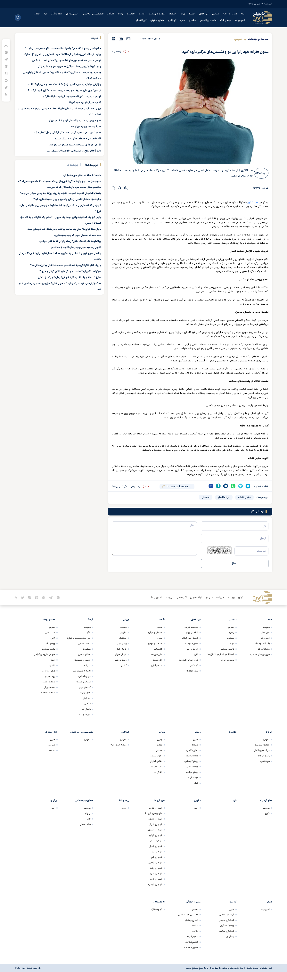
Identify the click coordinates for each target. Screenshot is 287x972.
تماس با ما (156, 597)
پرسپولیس (122, 643)
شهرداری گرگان (155, 835)
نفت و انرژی (156, 665)
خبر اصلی (265, 632)
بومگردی (230, 936)
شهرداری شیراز (155, 846)
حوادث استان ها (262, 745)
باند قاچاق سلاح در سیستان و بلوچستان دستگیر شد (74, 151)
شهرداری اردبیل (155, 862)
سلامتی (205, 497)
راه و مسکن (157, 660)
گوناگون (110, 14)
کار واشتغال (156, 909)
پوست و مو (50, 676)
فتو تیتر (87, 698)
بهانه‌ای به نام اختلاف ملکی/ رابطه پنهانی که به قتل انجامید (70, 241)
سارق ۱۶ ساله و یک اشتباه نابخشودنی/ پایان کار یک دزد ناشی (69, 277)
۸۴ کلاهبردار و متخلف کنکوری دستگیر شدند (78, 139)
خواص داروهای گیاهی (44, 654)
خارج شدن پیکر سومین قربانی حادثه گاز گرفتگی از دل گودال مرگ (67, 133)
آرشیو (240, 597)
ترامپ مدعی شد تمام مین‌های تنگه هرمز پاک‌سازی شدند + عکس (66, 60)
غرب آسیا (194, 665)
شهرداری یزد (156, 851)
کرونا (53, 660)
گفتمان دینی (85, 687)
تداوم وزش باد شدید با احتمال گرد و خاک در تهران (75, 121)
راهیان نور (86, 709)
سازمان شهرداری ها (153, 813)
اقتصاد (192, 14)
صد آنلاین (252, 202)
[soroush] (218, 486)
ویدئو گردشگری (191, 761)
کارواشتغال (141, 20)
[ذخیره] (121, 38)
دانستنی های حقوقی (188, 915)
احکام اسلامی (84, 654)
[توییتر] (6, 87)
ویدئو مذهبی (192, 767)
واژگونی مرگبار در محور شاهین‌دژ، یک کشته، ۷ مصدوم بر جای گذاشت (64, 84)
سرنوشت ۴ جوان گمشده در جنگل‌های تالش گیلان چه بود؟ (70, 271)
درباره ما (169, 597)
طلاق (88, 819)
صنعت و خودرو (155, 643)
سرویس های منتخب (260, 654)
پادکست (131, 14)
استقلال (123, 638)
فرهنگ (172, 14)
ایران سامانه (20, 968)
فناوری (37, 14)
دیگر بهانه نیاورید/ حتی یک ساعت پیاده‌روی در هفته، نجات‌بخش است (64, 229)
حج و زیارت (85, 693)
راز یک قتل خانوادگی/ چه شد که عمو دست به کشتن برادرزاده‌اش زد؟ (65, 265)
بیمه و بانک (225, 20)
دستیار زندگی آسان (118, 745)
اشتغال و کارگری (154, 632)
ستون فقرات (244, 497)
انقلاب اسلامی (84, 643)
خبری (195, 739)
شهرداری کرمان (155, 879)
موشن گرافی (192, 777)
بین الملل (203, 14)
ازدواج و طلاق (191, 920)
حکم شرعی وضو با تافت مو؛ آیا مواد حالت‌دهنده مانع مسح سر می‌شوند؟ (63, 48)
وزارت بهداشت (48, 649)
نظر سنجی (181, 597)
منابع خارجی (192, 750)
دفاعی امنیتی (227, 649)
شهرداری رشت (156, 868)
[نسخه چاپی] (113, 38)
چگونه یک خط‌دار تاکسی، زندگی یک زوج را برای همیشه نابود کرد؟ (67, 199)
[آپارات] (6, 66)
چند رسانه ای (72, 14)
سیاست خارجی (227, 660)
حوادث (141, 14)
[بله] (6, 80)
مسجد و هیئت (83, 682)
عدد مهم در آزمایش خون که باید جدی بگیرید (77, 235)
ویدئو (120, 14)
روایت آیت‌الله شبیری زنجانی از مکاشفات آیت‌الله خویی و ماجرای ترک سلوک (62, 54)
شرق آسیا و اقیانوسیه (188, 660)
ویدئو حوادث (264, 756)
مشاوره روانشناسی (208, 20)
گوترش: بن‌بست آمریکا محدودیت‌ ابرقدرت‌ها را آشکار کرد (71, 97)
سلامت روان (49, 687)
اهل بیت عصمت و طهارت (79, 638)
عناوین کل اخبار (230, 14)
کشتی (124, 665)
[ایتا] (6, 73)
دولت (231, 643)
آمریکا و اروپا (192, 649)
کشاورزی (158, 649)
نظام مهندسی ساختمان (92, 14)
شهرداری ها (240, 20)
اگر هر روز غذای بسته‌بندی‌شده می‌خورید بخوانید (75, 145)
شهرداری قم (156, 857)
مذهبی (87, 703)
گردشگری (172, 20)
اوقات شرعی (196, 597)
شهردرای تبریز (156, 841)
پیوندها (231, 597)
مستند (195, 745)
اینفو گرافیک (56, 14)
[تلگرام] (6, 59)
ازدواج (88, 813)
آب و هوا (209, 597)
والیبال (123, 632)
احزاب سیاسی (156, 756)
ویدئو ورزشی (121, 660)
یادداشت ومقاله (262, 643)
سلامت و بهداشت (157, 14)
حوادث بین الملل (261, 750)
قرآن (88, 632)
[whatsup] (233, 486)
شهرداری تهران (155, 808)
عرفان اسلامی (84, 676)
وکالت (195, 931)
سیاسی (215, 14)
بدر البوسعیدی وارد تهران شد (85, 127)
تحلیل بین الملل (190, 638)
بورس (159, 638)
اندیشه (87, 665)
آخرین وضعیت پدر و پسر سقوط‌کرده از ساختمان (76, 247)
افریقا (195, 654)
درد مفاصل (224, 497)
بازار (45, 14)
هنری (182, 20)
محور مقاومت (191, 643)
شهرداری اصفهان (154, 830)
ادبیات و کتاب (84, 714)
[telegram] (247, 486)
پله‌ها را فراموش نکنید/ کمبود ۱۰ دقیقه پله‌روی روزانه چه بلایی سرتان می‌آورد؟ (60, 193)
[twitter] (240, 486)
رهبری (231, 632)
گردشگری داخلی (226, 915)
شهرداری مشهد (155, 819)
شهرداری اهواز (156, 824)
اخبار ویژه (265, 638)
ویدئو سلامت (49, 643)
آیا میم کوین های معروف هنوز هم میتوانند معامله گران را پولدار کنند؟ (64, 91)
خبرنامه (220, 597)
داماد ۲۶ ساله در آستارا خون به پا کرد (82, 175)
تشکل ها (158, 772)
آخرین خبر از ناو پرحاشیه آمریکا (85, 103)
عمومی (238, 39)
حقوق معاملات (191, 947)
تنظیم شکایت (191, 942)
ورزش (182, 14)
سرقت (195, 925)
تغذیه (52, 665)
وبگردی (192, 20)
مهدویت (87, 649)
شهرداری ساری (156, 873)
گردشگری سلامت (226, 931)
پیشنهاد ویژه (264, 649)
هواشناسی (265, 761)
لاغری (52, 638)
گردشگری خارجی (226, 920)
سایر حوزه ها (192, 671)
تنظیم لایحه (192, 936)
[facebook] (210, 486)
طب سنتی (50, 632)
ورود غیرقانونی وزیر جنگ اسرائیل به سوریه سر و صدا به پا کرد (69, 67)
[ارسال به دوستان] (128, 38)
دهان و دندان (48, 671)
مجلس (230, 638)
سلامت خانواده (48, 693)
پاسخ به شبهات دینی (81, 671)
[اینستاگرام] (6, 52)
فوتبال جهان (121, 654)
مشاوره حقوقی (157, 20)
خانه (243, 14)
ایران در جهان (191, 632)
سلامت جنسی (48, 682)
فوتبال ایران (121, 649)
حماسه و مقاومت (82, 660)
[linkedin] (225, 486)
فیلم (195, 783)
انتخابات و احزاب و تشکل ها (221, 654)
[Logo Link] (262, 17)
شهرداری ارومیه (155, 884)
